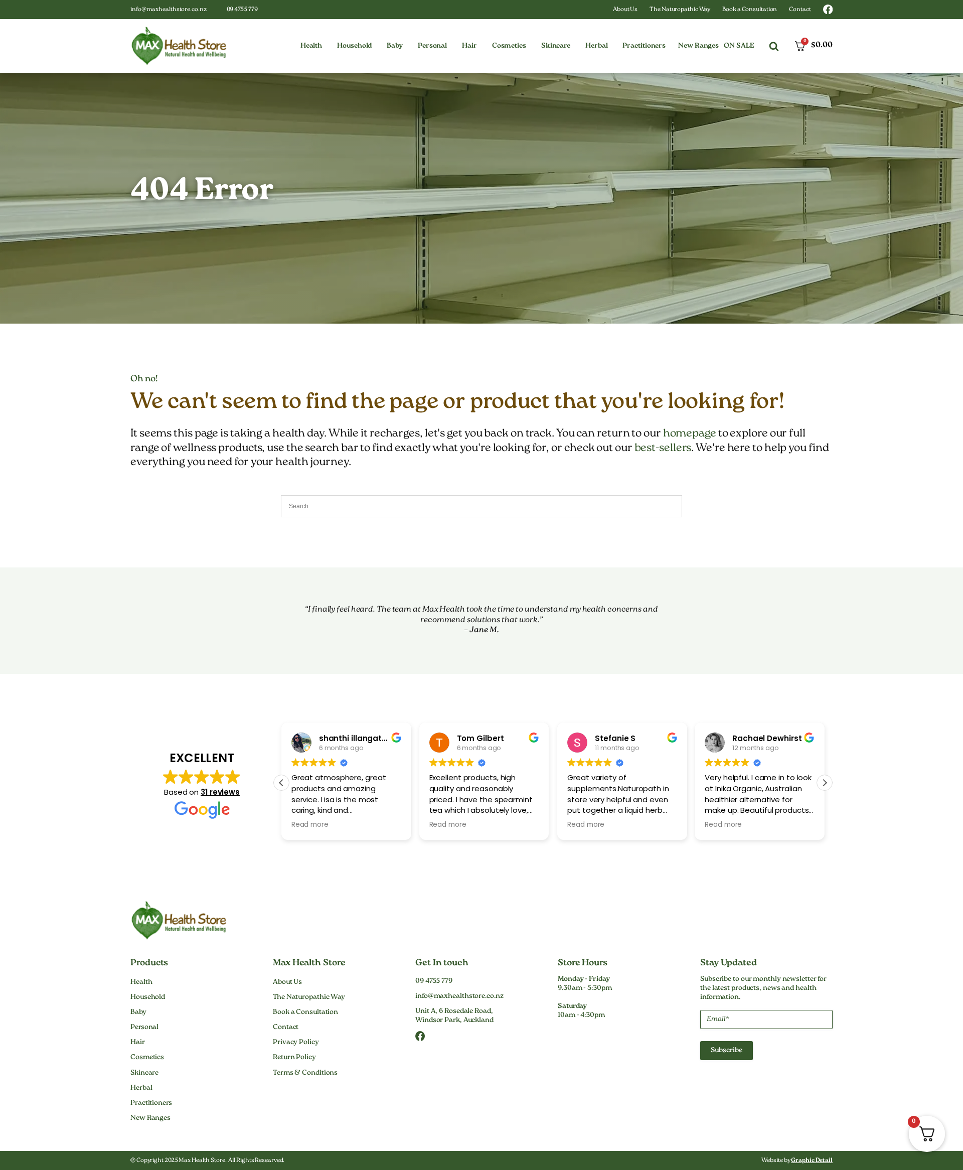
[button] (311, 46)
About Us (625, 10)
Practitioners (151, 1103)
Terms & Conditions (305, 1073)
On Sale (739, 46)
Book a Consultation (749, 10)
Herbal (141, 1088)
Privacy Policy (296, 1043)
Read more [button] (310, 824)
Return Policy (294, 1058)
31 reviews (220, 792)
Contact (800, 10)
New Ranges (698, 46)
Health (141, 982)
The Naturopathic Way (680, 10)
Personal (144, 1027)
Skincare (144, 1073)
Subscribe (726, 1051)
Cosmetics (147, 1058)
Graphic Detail (812, 1160)
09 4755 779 (242, 10)
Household (147, 997)
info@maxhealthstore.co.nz (168, 10)
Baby (138, 1012)
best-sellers (663, 448)
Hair (137, 1043)
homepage (689, 434)
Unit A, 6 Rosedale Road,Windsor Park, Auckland (454, 1016)
